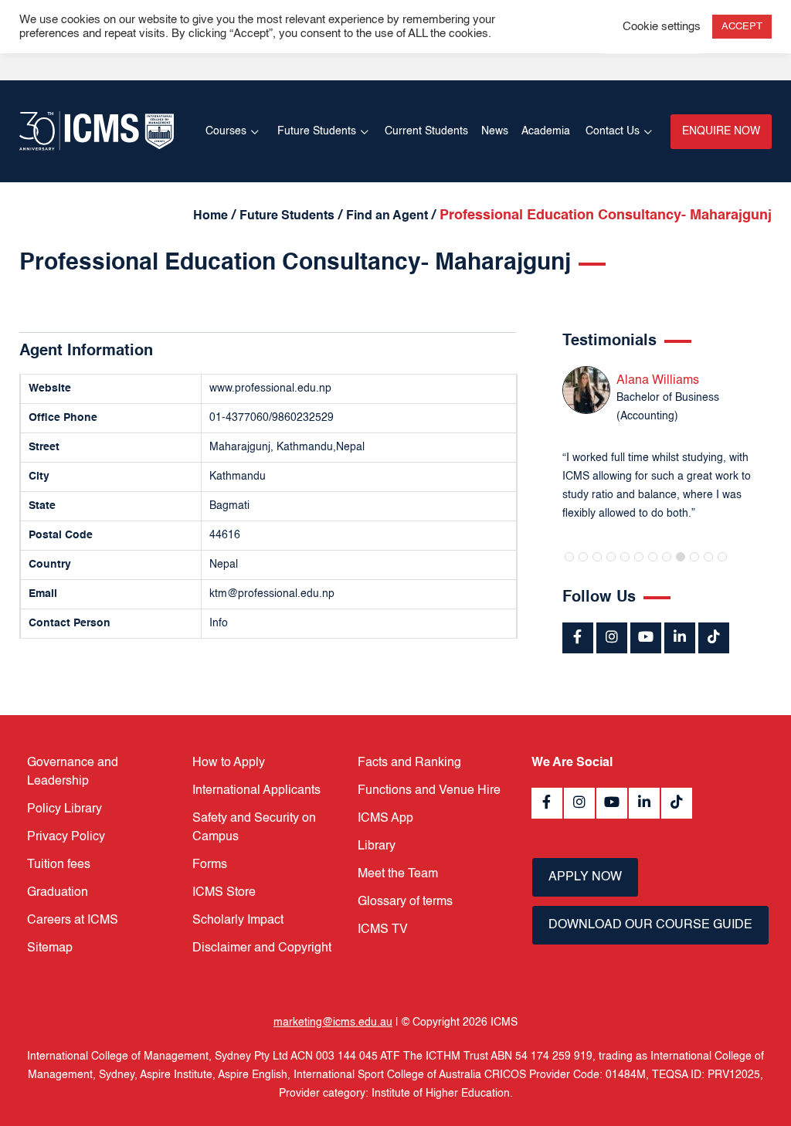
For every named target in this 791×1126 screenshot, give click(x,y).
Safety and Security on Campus (254, 827)
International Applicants (256, 791)
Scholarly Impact (237, 920)
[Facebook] (577, 637)
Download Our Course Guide (650, 925)
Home (210, 216)
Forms (209, 865)
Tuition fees (58, 865)
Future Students (316, 131)
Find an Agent (387, 216)
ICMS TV (383, 930)
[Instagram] (611, 637)
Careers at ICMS (72, 920)
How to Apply (228, 763)
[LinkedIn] (679, 637)
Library (377, 846)
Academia (545, 131)
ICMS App (385, 818)
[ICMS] (96, 131)
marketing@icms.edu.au (332, 1022)
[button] (569, 556)
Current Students (426, 131)
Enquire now (721, 131)
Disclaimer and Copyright (261, 948)
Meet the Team (398, 874)
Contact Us (613, 131)
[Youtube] (645, 637)
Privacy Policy (66, 837)
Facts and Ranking (409, 763)
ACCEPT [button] (741, 27)
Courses (225, 131)
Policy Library (64, 809)
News (494, 131)
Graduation (57, 893)
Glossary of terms (405, 902)
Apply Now (585, 877)
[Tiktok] (713, 637)
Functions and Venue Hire (429, 791)
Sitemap (50, 948)
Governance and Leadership (72, 772)
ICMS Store (224, 893)
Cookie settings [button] (662, 27)
